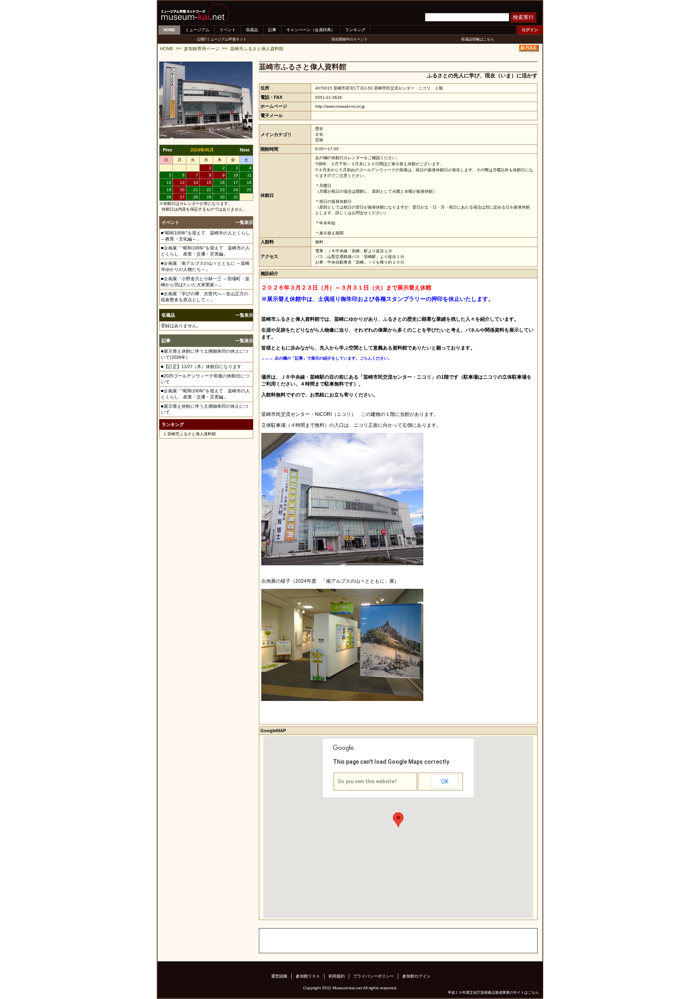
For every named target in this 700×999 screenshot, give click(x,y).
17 (235, 182)
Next (245, 149)
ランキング (355, 30)
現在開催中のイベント (349, 39)
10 (235, 175)
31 (235, 197)
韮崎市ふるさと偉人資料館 (257, 48)
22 (209, 189)
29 (209, 197)
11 (249, 175)
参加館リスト (308, 976)
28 (195, 197)
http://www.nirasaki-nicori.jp (340, 106)
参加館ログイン (416, 976)
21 (195, 189)
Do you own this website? (367, 781)
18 (249, 182)
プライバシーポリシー (373, 976)
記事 (272, 30)
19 (168, 189)
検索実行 (523, 17)
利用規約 (337, 976)
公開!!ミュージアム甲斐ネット (222, 39)
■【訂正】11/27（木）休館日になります (201, 366)
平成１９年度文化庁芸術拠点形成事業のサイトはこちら (493, 992)
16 (222, 182)
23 (222, 189)
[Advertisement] (354, 941)
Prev (167, 149)
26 (168, 197)
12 (168, 182)
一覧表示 (244, 222)
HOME (169, 30)
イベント (228, 30)
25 (249, 189)
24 (235, 189)
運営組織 (279, 976)
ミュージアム (197, 30)
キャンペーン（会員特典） (310, 30)
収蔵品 (252, 30)
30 (222, 197)
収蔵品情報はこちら (477, 39)
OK (444, 781)
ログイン (530, 30)
